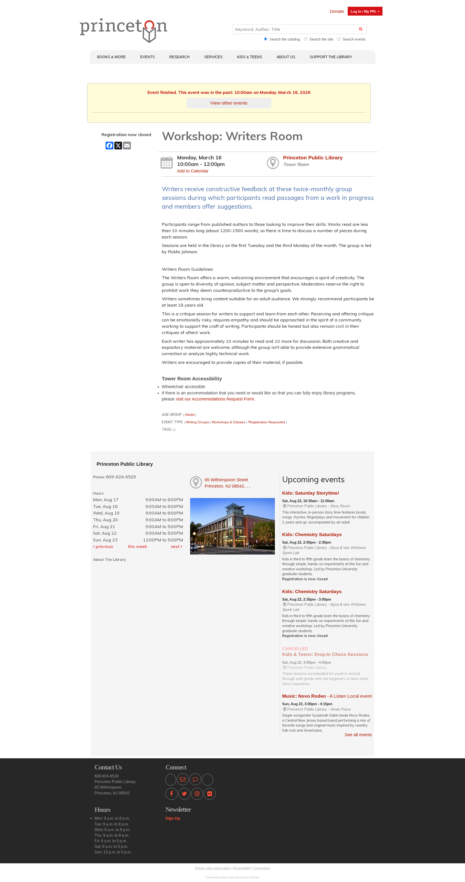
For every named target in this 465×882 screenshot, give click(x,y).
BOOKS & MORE (111, 57)
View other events (229, 103)
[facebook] (171, 794)
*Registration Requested (266, 422)
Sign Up (172, 818)
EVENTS (147, 57)
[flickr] (210, 794)
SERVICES (213, 57)
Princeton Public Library (313, 157)
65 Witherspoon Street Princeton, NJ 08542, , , (227, 483)
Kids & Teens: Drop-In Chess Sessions (325, 654)
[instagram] (197, 794)
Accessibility (242, 868)
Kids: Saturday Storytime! (310, 493)
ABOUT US (286, 57)
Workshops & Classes (228, 422)
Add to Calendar (193, 171)
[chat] (195, 780)
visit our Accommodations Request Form (215, 399)
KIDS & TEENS (249, 57)
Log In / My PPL (364, 11)
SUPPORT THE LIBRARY (331, 57)
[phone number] (170, 780)
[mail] (183, 780)
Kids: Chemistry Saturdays (312, 534)
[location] (207, 780)
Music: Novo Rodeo (327, 696)
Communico (261, 868)
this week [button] (137, 546)
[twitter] (184, 794)
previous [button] (103, 546)
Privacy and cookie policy (213, 868)
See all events (358, 734)
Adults (189, 414)
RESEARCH (179, 57)
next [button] (176, 546)
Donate (337, 11)
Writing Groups (197, 422)
